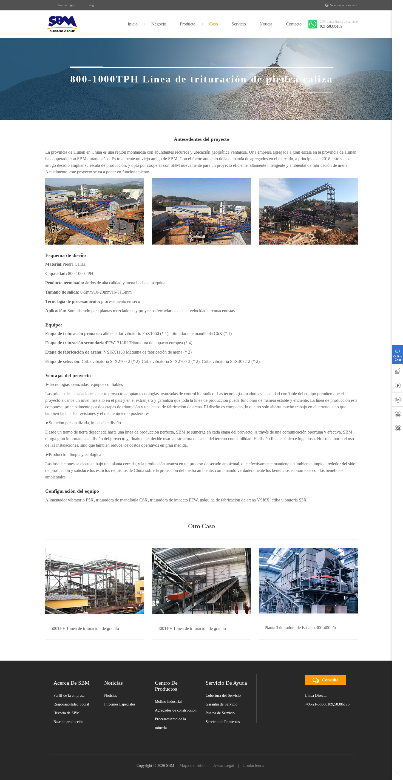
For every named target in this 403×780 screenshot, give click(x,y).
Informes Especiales (119, 704)
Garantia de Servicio (221, 704)
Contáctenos (253, 765)
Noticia (266, 24)
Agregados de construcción (176, 710)
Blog (90, 5)
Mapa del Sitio (192, 765)
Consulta (330, 680)
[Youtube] (397, 415)
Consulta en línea (397, 353)
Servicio (239, 24)
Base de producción (68, 722)
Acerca (62, 5)
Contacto (294, 24)
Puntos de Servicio (220, 713)
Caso (213, 24)
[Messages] (397, 372)
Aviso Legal (223, 765)
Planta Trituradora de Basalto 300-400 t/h (300, 627)
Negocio (158, 24)
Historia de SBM (66, 713)
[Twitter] (397, 429)
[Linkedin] (397, 401)
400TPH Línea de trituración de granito (192, 628)
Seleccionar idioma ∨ (344, 5)
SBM (62, 24)
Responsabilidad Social (71, 704)
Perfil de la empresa (68, 695)
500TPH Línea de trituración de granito (85, 628)
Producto (187, 24)
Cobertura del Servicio (223, 695)
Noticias (110, 695)
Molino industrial (168, 701)
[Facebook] (397, 386)
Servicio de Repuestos (223, 722)
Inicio (133, 24)
